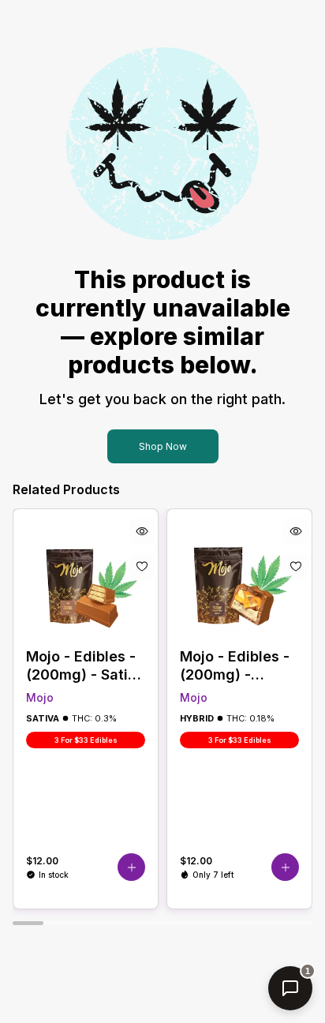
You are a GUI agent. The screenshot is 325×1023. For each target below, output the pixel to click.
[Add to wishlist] (142, 566)
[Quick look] (142, 531)
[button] (131, 867)
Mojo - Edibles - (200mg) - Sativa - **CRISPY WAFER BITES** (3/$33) (85, 666)
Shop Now (163, 446)
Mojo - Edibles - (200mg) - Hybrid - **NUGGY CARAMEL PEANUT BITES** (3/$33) (238, 666)
